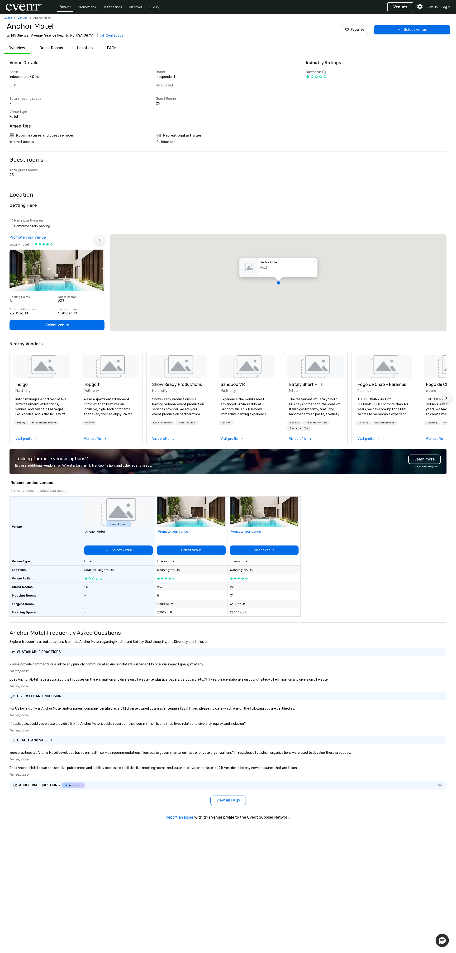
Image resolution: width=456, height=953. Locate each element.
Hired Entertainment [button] (44, 422)
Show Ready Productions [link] (177, 384)
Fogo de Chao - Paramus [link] (381, 384)
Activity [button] (20, 422)
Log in (446, 7)
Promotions (87, 7)
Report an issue (179, 817)
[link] (42, 366)
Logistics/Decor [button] (162, 422)
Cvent (8, 17)
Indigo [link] (21, 384)
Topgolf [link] (92, 384)
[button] (278, 282)
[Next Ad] (100, 240)
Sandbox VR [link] (233, 384)
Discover (135, 7)
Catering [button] (363, 422)
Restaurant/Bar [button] (299, 428)
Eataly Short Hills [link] (306, 384)
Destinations (112, 7)
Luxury (154, 7)
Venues (65, 7)
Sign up (432, 7)
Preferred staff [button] (186, 422)
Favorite (357, 29)
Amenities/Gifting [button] (316, 422)
